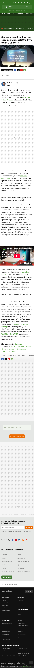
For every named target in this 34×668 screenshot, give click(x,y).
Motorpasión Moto (23, 625)
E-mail (24, 70)
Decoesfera (5, 637)
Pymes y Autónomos (23, 637)
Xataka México (6, 648)
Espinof (20, 614)
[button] (12, 83)
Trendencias (5, 634)
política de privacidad (25, 531)
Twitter (18, 70)
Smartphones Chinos (8, 571)
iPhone (4, 568)
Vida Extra (20, 603)
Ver (18, 436)
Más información (27, 666)
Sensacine (20, 612)
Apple (19, 554)
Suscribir (29, 527)
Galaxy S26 (28, 28)
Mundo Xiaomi (6, 610)
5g (18, 565)
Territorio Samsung (23, 561)
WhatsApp (21, 568)
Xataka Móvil (5, 603)
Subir (27, 591)
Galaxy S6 (26, 97)
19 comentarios (8, 70)
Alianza (25, 355)
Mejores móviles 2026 (20, 514)
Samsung (18, 344)
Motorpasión (21, 623)
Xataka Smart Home (7, 608)
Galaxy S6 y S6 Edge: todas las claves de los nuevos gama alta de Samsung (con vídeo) (16, 348)
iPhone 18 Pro (13, 28)
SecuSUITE (14, 334)
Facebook (15, 70)
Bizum (5, 28)
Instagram (19, 539)
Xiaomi (4, 558)
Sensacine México (23, 651)
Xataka (4, 600)
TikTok (20, 28)
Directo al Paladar (7, 623)
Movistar (4, 554)
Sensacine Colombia (23, 653)
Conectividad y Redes (24, 571)
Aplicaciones (21, 558)
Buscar (31, 584)
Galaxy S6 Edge (7, 100)
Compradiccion (6, 639)
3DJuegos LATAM (22, 648)
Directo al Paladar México (9, 656)
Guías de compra (7, 561)
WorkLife (4, 334)
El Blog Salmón (22, 634)
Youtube (15, 539)
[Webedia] (6, 592)
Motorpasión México (23, 656)
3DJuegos (20, 600)
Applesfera (5, 605)
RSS (22, 539)
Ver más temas (6, 577)
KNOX (18, 355)
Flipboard (21, 70)
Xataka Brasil (5, 651)
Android (4, 565)
